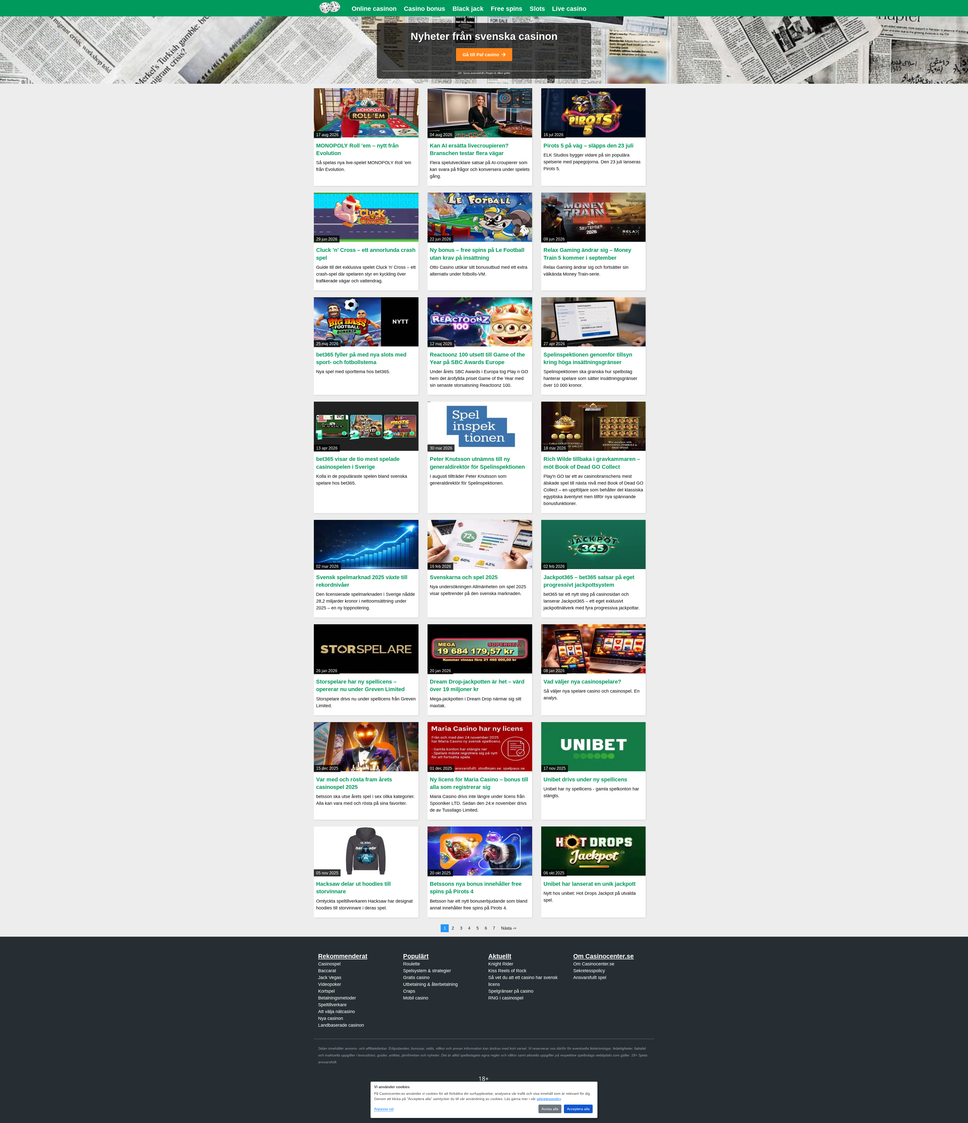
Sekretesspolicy (589, 970)
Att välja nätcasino (336, 1011)
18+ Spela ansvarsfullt (471, 73)
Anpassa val (384, 1109)
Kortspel (326, 991)
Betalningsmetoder (337, 997)
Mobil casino (415, 997)
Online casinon (374, 8)
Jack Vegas (329, 977)
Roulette (411, 963)
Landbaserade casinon (341, 1025)
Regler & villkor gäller (498, 73)
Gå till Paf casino (481, 54)
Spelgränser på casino (510, 991)
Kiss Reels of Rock (507, 970)
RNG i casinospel (505, 997)
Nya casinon (330, 1018)
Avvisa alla (549, 1109)
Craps (409, 991)
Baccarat (327, 970)
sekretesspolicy (549, 1099)
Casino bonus (424, 8)
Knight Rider (500, 963)
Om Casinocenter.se (593, 963)
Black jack (467, 8)
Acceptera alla (578, 1109)
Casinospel (329, 963)
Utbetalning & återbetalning (430, 984)
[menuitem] (374, 8)
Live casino (569, 8)
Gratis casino (416, 977)
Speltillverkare (332, 1004)
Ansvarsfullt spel (589, 977)
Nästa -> (508, 928)
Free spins (506, 8)
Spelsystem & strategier (427, 970)
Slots (537, 8)
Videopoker (329, 984)
